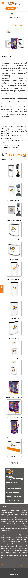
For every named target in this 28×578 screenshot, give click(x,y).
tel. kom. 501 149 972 (11, 482)
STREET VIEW (19, 479)
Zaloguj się (10, 8)
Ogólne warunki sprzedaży (19, 565)
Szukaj (2, 289)
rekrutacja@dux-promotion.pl (13, 496)
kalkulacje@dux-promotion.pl (13, 488)
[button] (3, 3)
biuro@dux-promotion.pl (12, 500)
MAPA (14, 479)
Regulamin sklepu (6, 565)
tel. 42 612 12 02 (10, 484)
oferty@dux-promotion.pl (12, 492)
